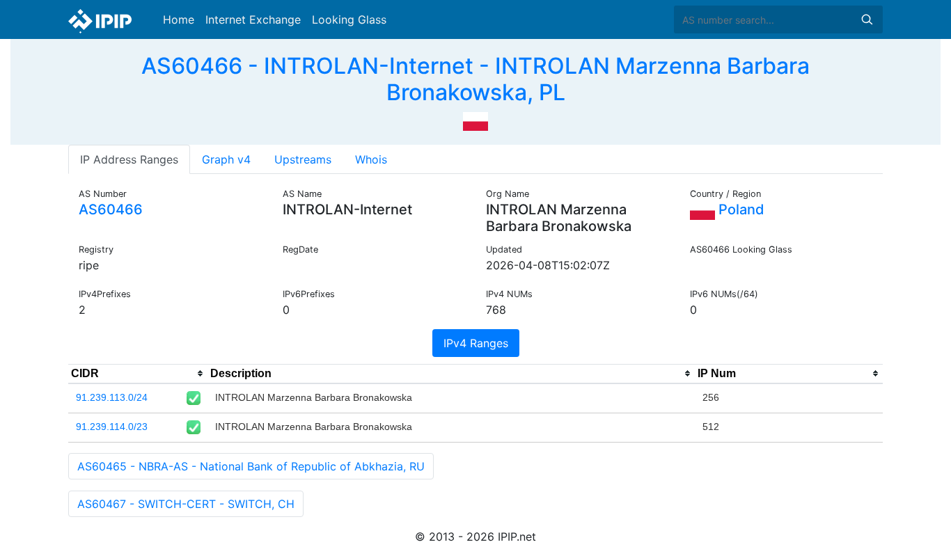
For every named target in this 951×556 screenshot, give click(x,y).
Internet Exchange (253, 19)
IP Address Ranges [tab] (129, 159)
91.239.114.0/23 (112, 426)
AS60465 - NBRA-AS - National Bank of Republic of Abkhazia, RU (251, 466)
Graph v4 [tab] (226, 159)
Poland (739, 209)
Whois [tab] (371, 159)
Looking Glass (349, 19)
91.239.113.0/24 (112, 397)
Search (866, 19)
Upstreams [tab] (302, 159)
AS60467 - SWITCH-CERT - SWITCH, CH (185, 504)
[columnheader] (137, 373)
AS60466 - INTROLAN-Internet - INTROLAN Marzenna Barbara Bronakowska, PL (475, 79)
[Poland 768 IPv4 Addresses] (475, 120)
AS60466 (111, 209)
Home (178, 19)
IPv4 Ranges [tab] (475, 343)
